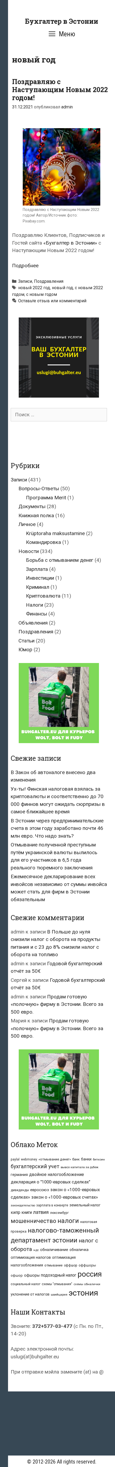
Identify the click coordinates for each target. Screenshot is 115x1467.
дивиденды (20, 1190)
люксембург (59, 1213)
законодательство (23, 1205)
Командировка (43, 542)
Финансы (36, 614)
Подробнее (25, 265)
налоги (68, 1221)
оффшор (70, 1265)
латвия (41, 1212)
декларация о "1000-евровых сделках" (50, 1181)
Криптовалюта (43, 596)
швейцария (59, 1294)
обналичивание (54, 1250)
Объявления (33, 623)
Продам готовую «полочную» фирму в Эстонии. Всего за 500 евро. (57, 1004)
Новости (28, 551)
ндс (36, 1250)
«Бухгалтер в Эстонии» (70, 243)
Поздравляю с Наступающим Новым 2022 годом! (60, 89)
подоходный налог (58, 1275)
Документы (31, 506)
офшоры (32, 1275)
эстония (83, 1292)
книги (27, 1212)
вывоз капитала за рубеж (79, 1167)
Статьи (26, 641)
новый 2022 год (34, 287)
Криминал (37, 587)
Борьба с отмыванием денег (59, 560)
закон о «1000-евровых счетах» (64, 1197)
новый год (62, 287)
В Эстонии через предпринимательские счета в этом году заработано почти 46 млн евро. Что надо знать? (57, 828)
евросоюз (39, 1189)
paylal (15, 1159)
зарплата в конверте (52, 1205)
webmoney (29, 1159)
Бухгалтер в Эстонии (61, 21)
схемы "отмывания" (57, 1284)
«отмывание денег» (55, 1159)
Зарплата (37, 569)
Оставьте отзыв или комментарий (52, 300)
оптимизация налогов (31, 1257)
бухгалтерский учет (35, 1166)
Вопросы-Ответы (38, 488)
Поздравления (48, 281)
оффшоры (87, 1265)
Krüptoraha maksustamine (55, 533)
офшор (17, 1275)
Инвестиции (40, 578)
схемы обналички (87, 1284)
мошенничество (33, 1221)
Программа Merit (46, 498)
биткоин (99, 1159)
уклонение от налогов (30, 1294)
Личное (27, 524)
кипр (15, 1212)
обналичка (79, 1250)
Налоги (34, 605)
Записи (25, 281)
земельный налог (85, 1205)
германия (19, 1174)
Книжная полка (36, 515)
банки (86, 1159)
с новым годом (41, 294)
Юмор (25, 649)
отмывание (53, 1265)
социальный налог (25, 1284)
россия (90, 1274)
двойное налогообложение (56, 1174)
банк (76, 1159)
